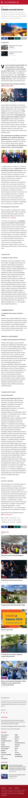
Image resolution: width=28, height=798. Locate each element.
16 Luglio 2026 (5, 658)
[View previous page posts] (13, 60)
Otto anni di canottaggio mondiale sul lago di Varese (13, 726)
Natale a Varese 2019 (7, 86)
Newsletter (16, 787)
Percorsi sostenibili (6, 754)
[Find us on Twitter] (6, 713)
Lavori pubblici (5, 748)
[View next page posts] (15, 60)
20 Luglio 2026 (13, 55)
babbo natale (13, 517)
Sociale (17, 746)
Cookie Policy (4, 795)
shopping (19, 522)
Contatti (10, 787)
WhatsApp (3, 787)
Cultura (4, 577)
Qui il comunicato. (11, 217)
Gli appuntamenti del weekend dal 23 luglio (13, 605)
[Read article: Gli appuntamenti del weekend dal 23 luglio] (14, 594)
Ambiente (3, 739)
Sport (16, 748)
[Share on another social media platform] (24, 38)
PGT (2, 756)
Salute (16, 740)
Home (2, 6)
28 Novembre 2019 (5, 21)
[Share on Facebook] (4, 38)
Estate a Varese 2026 (7, 630)
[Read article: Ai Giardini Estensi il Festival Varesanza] (4, 53)
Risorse (17, 739)
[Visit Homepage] (11, 2)
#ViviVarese (5, 552)
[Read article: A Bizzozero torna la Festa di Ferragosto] (4, 47)
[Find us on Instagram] (3, 713)
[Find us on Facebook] (1, 713)
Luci (19, 517)
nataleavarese (5, 522)
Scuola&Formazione (20, 742)
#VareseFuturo (5, 735)
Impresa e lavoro (5, 746)
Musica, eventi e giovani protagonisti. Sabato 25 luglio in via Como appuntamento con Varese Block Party (13, 683)
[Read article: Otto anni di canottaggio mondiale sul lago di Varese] (4, 776)
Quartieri (17, 737)
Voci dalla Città (18, 756)
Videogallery (18, 754)
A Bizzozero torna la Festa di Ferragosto (12, 555)
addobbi (6, 517)
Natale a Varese (17, 520)
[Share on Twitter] (11, 38)
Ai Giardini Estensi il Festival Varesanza (11, 580)
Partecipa (7, 6)
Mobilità (3, 750)
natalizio (13, 522)
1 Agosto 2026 (12, 48)
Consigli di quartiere (6, 740)
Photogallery (4, 758)
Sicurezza (17, 744)
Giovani (4, 678)
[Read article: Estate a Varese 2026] (14, 618)
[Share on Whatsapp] (17, 38)
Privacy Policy (21, 793)
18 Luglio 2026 (5, 631)
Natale (9, 520)
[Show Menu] (2, 2)
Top (16, 750)
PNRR (16, 735)
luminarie (4, 520)
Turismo (17, 752)
